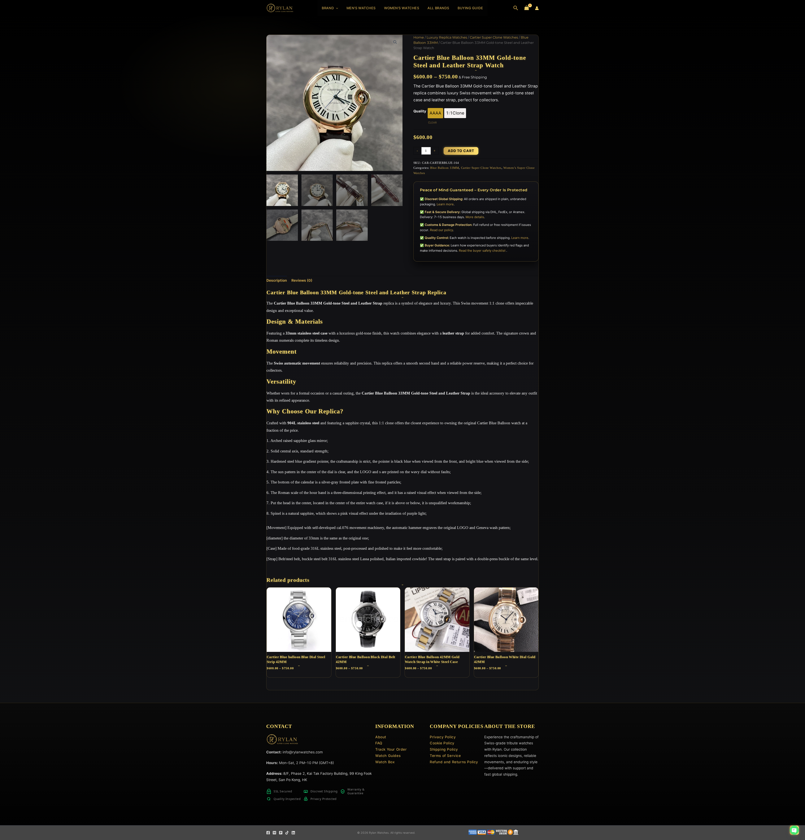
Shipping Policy (444, 749)
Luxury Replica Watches (447, 37)
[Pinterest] (281, 833)
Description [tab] (276, 280)
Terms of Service (445, 756)
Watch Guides (388, 756)
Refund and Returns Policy (454, 762)
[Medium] (274, 833)
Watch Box (385, 762)
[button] (336, 8)
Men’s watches (361, 8)
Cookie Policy (442, 743)
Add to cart (461, 151)
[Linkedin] (293, 833)
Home (418, 37)
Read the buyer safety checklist (482, 251)
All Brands (438, 8)
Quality (419, 111)
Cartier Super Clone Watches (494, 37)
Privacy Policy (443, 737)
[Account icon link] (537, 8)
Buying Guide (470, 8)
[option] (435, 113)
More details (475, 217)
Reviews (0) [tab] (301, 280)
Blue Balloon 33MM (444, 167)
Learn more (445, 204)
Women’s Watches (401, 8)
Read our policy (441, 230)
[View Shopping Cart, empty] (526, 8)
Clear (432, 122)
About (380, 737)
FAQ (378, 743)
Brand (328, 8)
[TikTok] (287, 833)
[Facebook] (268, 833)
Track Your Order (391, 749)
